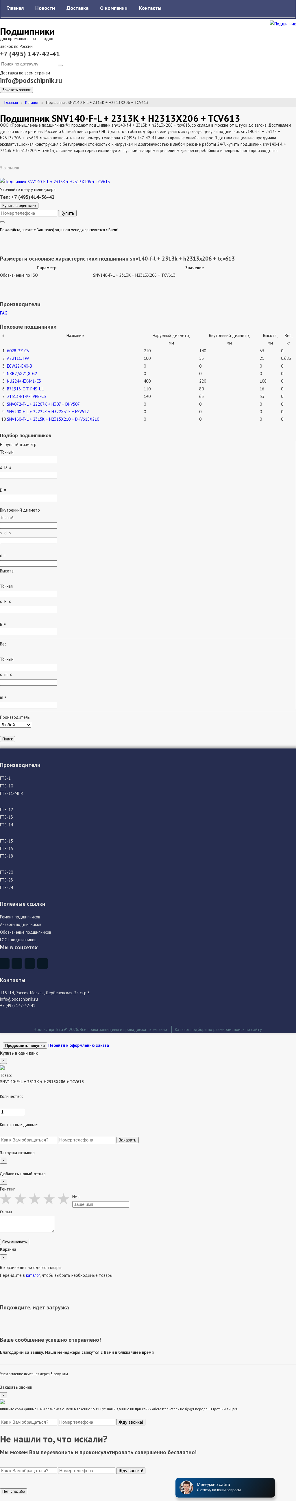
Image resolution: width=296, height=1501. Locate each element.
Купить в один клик (19, 205)
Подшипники (27, 31)
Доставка (77, 8)
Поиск (7, 739)
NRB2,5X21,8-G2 (22, 373)
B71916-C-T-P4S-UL (25, 389)
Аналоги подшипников (20, 924)
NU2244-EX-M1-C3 (24, 381)
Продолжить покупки (25, 1045)
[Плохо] (7, 1198)
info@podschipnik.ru (31, 80)
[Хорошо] (50, 1198)
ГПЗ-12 (6, 809)
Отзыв (6, 1211)
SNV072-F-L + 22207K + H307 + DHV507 (43, 404)
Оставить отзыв (41, 167)
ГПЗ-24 (6, 887)
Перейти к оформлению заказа (78, 1045)
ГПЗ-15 (6, 841)
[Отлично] (65, 1198)
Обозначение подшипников (25, 932)
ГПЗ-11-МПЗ (11, 793)
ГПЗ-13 (6, 817)
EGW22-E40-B (19, 366)
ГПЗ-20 (6, 872)
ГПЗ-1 (5, 778)
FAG (3, 313)
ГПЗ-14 (6, 825)
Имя (75, 1196)
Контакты (150, 8)
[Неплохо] (21, 1198)
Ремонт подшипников (20, 917)
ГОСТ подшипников (18, 939)
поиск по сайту (248, 1029)
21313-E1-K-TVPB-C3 (26, 396)
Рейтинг (7, 1189)
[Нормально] (36, 1198)
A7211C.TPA (18, 358)
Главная (15, 8)
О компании (113, 8)
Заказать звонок (16, 90)
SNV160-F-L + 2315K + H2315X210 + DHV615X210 (53, 419)
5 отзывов (10, 168)
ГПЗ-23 (6, 880)
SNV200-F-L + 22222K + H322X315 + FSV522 (48, 411)
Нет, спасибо (13, 1491)
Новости (45, 8)
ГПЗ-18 (6, 856)
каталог (33, 1275)
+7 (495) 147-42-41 (30, 53)
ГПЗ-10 (6, 786)
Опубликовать (14, 1242)
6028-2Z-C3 (18, 350)
